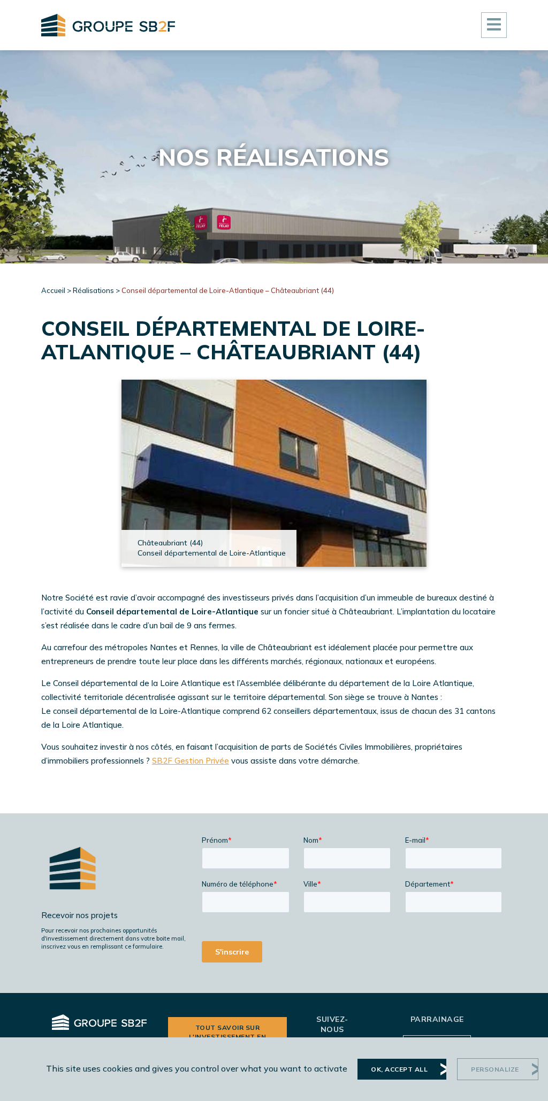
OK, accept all (399, 1069)
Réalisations (93, 290)
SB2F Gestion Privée (190, 761)
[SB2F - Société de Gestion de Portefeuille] (108, 25)
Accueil (53, 290)
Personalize (495, 1069)
